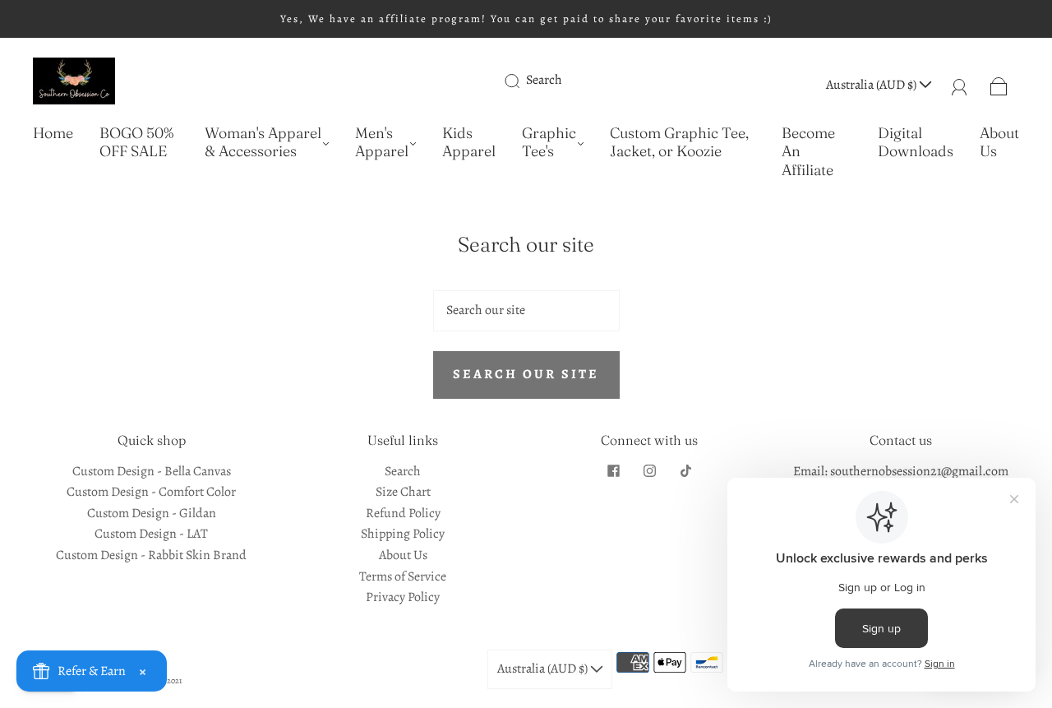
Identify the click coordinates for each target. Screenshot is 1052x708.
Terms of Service (402, 576)
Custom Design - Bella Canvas (151, 471)
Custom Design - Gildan (151, 513)
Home (53, 133)
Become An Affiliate (808, 151)
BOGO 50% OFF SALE (136, 142)
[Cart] (999, 84)
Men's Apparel (381, 142)
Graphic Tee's (549, 142)
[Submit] (523, 80)
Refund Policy (403, 513)
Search (544, 80)
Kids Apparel (469, 142)
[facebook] (613, 471)
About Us (999, 142)
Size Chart (403, 492)
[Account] (959, 84)
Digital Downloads (915, 142)
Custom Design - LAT (151, 534)
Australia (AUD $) (872, 85)
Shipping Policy (403, 534)
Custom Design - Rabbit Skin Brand (151, 555)
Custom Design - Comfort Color (151, 492)
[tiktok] (685, 471)
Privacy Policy (403, 597)
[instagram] (649, 471)
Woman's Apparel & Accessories (263, 142)
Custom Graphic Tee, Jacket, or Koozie (679, 142)
